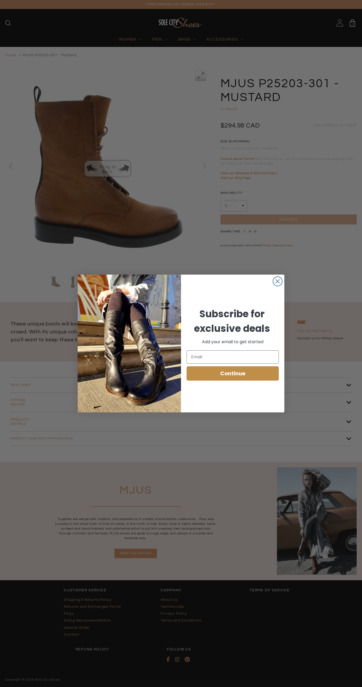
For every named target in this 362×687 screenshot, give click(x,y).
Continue (232, 373)
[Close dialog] (277, 281)
